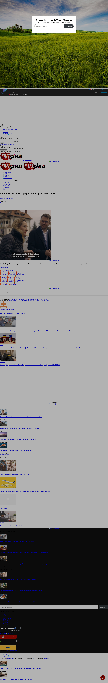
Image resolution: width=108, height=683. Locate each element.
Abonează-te (69, 26)
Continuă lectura (54, 30)
